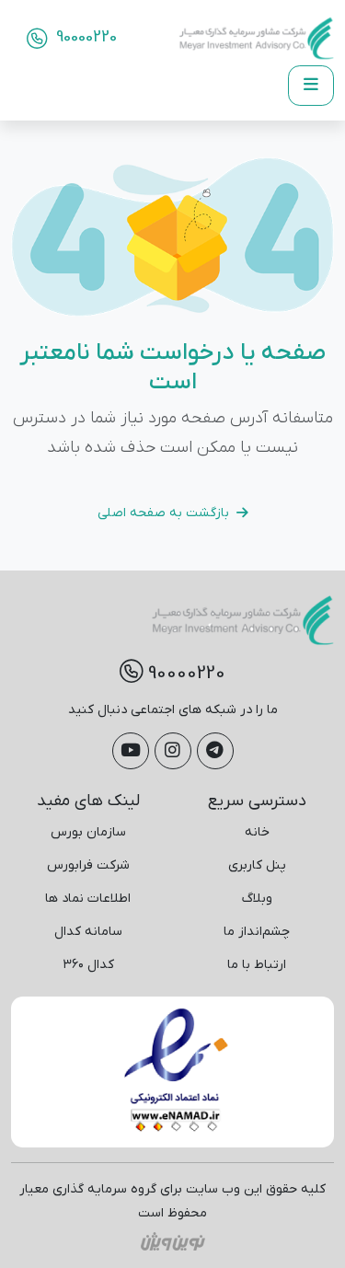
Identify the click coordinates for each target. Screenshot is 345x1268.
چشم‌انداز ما (257, 931)
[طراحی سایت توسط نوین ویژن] (173, 1241)
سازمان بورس (88, 832)
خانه (257, 832)
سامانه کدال (88, 931)
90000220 (84, 37)
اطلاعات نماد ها (88, 898)
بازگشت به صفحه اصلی (163, 513)
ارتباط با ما (256, 965)
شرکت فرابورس (88, 865)
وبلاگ (257, 898)
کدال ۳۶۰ (88, 965)
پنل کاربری (257, 865)
